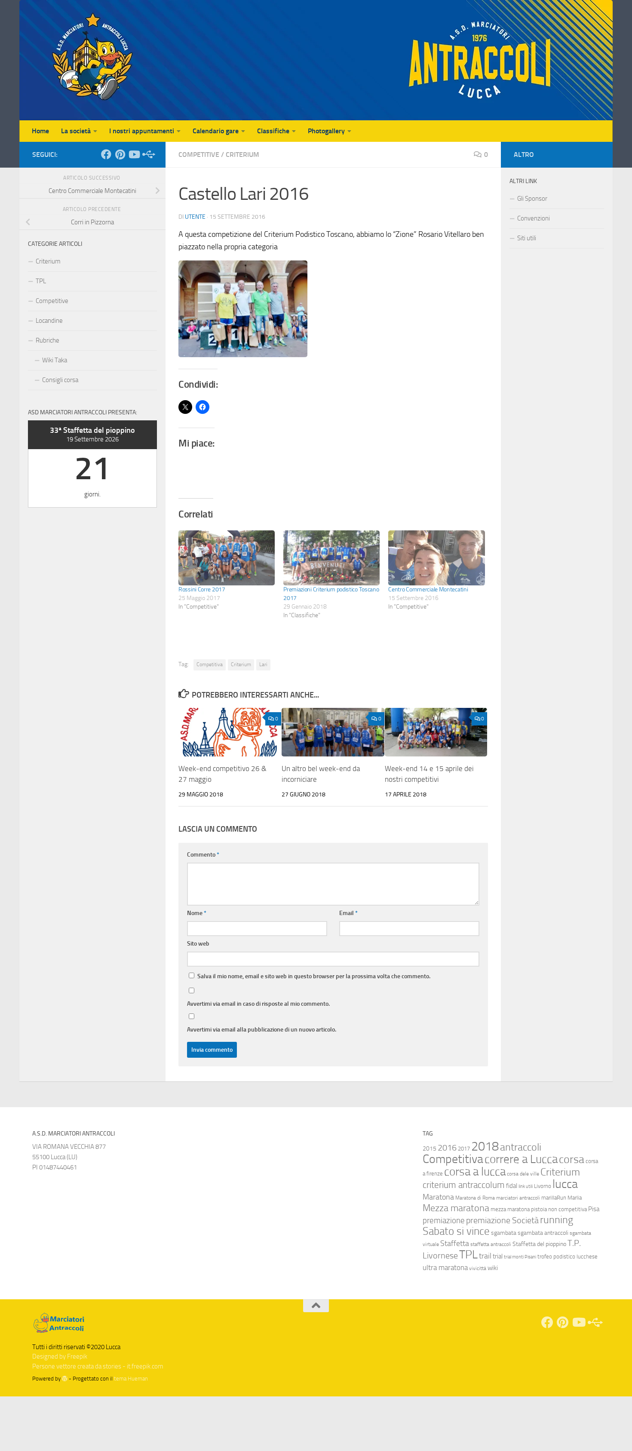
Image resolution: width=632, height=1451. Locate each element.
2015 (429, 1148)
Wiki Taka (54, 360)
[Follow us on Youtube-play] (134, 154)
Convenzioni (533, 218)
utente (195, 216)
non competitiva (567, 1209)
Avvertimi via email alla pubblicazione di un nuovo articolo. (261, 1029)
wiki (493, 1268)
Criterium (242, 154)
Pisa (593, 1209)
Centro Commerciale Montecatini (428, 589)
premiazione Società (502, 1220)
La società (76, 131)
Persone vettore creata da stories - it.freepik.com (97, 1366)
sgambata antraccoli (543, 1233)
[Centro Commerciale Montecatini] (436, 557)
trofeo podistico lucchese (567, 1256)
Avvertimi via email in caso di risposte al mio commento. (258, 1003)
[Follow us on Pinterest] (120, 154)
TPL (41, 281)
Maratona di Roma (475, 1198)
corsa (571, 1159)
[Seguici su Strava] (147, 154)
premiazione (444, 1220)
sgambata (503, 1233)
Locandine (49, 320)
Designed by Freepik (59, 1356)
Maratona (438, 1197)
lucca (565, 1184)
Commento (203, 854)
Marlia (575, 1197)
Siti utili (526, 238)
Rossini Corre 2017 (201, 589)
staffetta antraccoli (490, 1244)
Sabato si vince (456, 1231)
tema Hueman (131, 1378)
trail (485, 1256)
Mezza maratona (456, 1208)
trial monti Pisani (520, 1257)
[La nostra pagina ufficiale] (106, 154)
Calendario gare (216, 131)
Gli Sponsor (532, 198)
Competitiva (209, 664)
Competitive (198, 154)
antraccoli (520, 1147)
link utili (525, 1186)
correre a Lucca (521, 1159)
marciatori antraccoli (518, 1198)
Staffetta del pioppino (539, 1244)
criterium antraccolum (464, 1185)
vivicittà (477, 1268)
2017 (464, 1148)
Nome (196, 913)
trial (498, 1256)
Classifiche (273, 131)
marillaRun (553, 1197)
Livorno (542, 1186)
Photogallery (326, 131)
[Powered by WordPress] (64, 1378)
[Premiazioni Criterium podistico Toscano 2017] (331, 557)
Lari (263, 664)
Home (40, 131)
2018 (485, 1146)
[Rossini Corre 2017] (226, 557)
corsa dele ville (523, 1174)
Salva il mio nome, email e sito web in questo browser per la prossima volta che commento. (313, 976)
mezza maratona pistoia (519, 1209)
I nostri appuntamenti (141, 131)
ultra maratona (445, 1267)
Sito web (198, 943)
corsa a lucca (475, 1172)
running (556, 1220)
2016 (447, 1148)
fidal (511, 1186)
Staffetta (454, 1243)
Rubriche (47, 340)
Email (348, 913)
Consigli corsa (60, 380)
